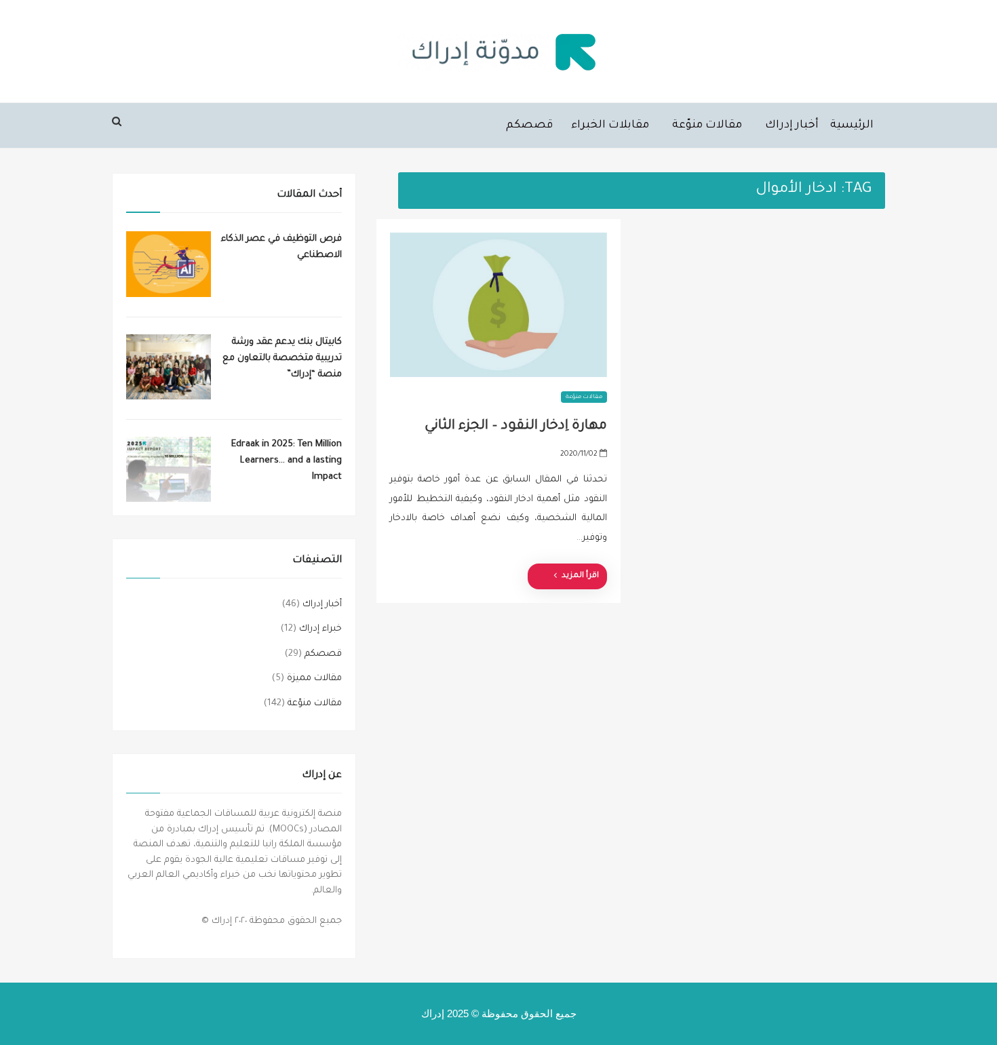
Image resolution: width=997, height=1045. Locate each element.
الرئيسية (852, 125)
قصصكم (529, 125)
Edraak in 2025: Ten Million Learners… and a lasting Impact (286, 460)
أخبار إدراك (792, 125)
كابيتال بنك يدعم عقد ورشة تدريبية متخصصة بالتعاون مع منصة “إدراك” (282, 358)
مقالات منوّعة (707, 125)
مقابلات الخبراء (610, 125)
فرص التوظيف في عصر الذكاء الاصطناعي (281, 247)
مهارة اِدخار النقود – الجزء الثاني (516, 426)
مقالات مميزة (314, 678)
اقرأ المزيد (580, 576)
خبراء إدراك (320, 629)
